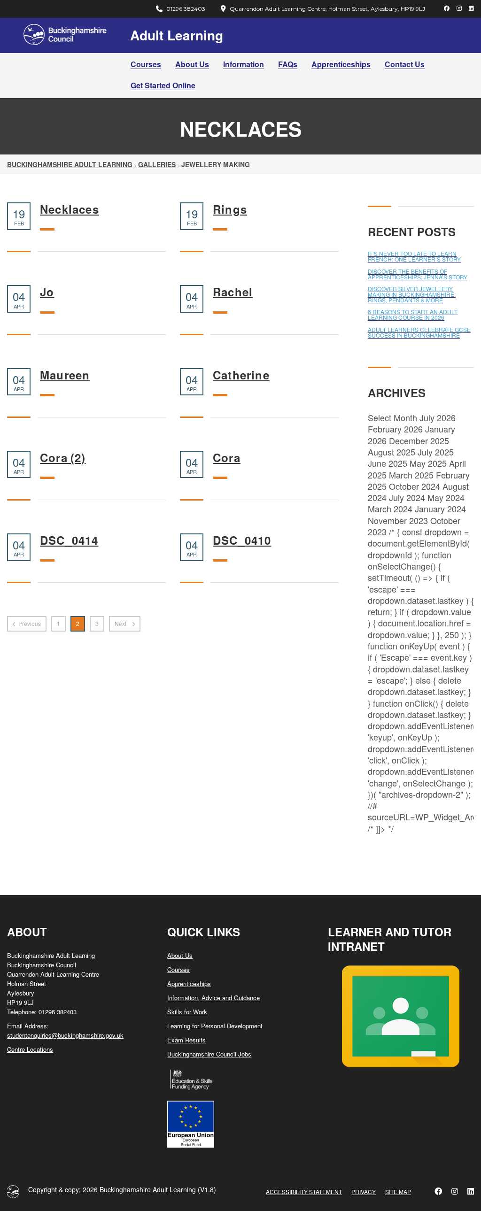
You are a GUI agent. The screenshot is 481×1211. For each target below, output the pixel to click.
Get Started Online (163, 85)
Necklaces (69, 209)
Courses (146, 64)
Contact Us (405, 64)
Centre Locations (30, 1049)
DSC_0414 (69, 540)
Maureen (65, 375)
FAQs (287, 64)
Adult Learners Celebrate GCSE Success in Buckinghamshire (419, 332)
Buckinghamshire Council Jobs (209, 1053)
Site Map (398, 1192)
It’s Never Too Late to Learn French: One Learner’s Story (414, 256)
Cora (226, 457)
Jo (47, 292)
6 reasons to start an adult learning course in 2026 (413, 314)
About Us (192, 64)
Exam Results (186, 1039)
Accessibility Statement (304, 1192)
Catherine (241, 375)
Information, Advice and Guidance (213, 997)
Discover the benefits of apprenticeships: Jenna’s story (417, 274)
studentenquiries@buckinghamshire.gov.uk (65, 1035)
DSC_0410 (242, 540)
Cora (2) (63, 457)
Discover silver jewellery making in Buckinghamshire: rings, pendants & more (412, 294)
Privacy (363, 1192)
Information (243, 64)
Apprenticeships (341, 64)
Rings (230, 209)
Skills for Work (187, 1011)
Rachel (233, 292)
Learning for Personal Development (215, 1025)
